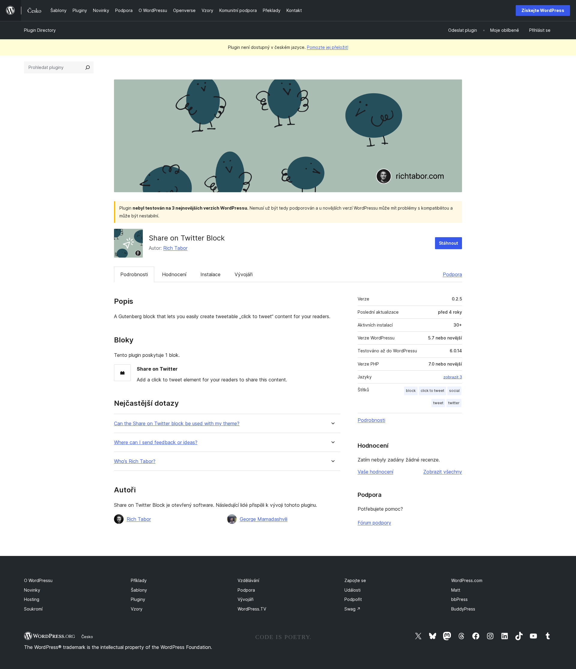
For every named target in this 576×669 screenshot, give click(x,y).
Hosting (31, 599)
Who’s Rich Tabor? (134, 461)
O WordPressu (38, 580)
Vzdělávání (248, 580)
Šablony (139, 590)
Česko (87, 636)
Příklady (139, 580)
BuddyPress (463, 608)
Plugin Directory (40, 30)
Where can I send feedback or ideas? (155, 442)
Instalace (210, 274)
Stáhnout (448, 243)
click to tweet (432, 390)
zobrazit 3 (452, 377)
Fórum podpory (374, 523)
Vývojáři (244, 274)
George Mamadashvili (263, 519)
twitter (454, 403)
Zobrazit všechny (442, 472)
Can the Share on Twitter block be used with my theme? (176, 423)
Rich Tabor (175, 248)
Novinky (32, 590)
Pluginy (138, 599)
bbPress (459, 599)
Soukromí (33, 608)
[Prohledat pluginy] (88, 67)
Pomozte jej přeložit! (327, 47)
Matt (455, 590)
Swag (352, 608)
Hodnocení (174, 274)
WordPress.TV (252, 608)
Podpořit (353, 599)
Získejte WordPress (542, 10)
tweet (438, 403)
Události (352, 590)
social (454, 390)
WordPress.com (466, 580)
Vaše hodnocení (375, 472)
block (411, 390)
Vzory (136, 608)
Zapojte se (355, 580)
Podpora (452, 274)
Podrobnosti (134, 274)
